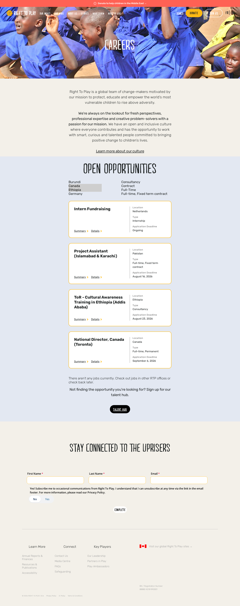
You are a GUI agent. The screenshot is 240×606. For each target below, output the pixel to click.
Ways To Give (114, 13)
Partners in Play (96, 561)
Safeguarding (63, 571)
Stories (85, 13)
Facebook (141, 556)
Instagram (155, 556)
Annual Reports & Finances (32, 557)
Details (95, 230)
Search (179, 13)
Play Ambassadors (98, 566)
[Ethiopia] (85, 190)
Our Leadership (96, 555)
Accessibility (29, 572)
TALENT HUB (120, 409)
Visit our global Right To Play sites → (170, 546)
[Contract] (144, 186)
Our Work (59, 13)
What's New (98, 13)
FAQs (58, 566)
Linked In (162, 556)
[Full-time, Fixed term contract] (144, 194)
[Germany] (85, 194)
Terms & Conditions (75, 596)
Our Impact (45, 13)
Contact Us (61, 555)
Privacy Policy (51, 596)
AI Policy (62, 596)
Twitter (148, 556)
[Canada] (85, 186)
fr (227, 12)
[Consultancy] (144, 182)
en (232, 12)
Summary (80, 230)
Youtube (169, 556)
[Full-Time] (144, 190)
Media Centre (62, 561)
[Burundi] (85, 182)
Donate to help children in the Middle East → (122, 3)
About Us (72, 13)
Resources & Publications (29, 566)
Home (21, 13)
